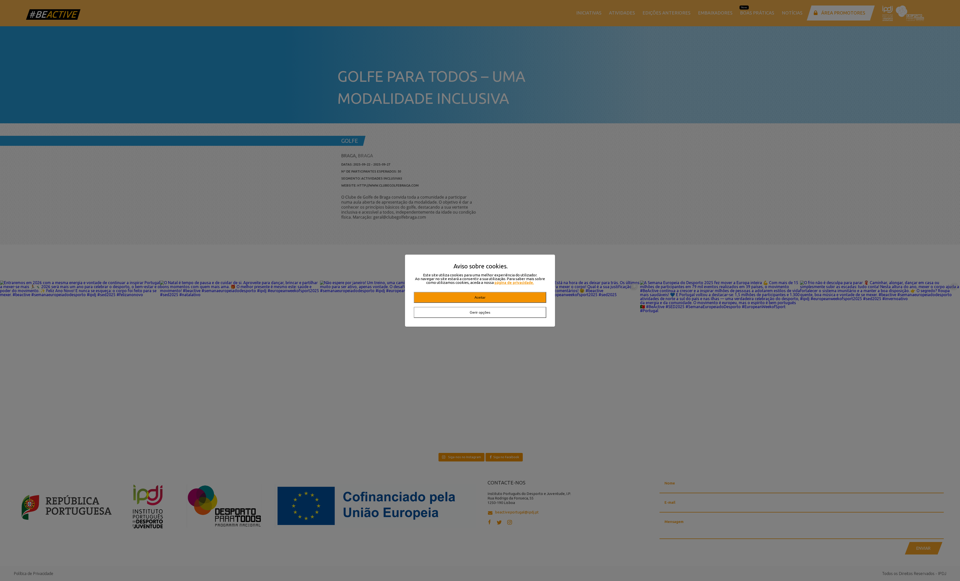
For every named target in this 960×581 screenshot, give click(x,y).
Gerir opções (480, 312)
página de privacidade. (514, 282)
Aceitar (480, 297)
